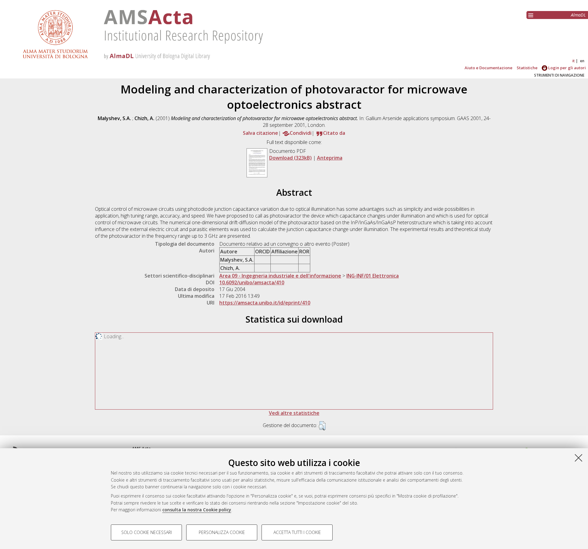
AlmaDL (578, 15)
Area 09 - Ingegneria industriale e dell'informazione (280, 275)
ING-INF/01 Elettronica (372, 275)
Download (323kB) (290, 157)
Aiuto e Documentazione (488, 67)
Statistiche (527, 67)
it (573, 60)
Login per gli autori (566, 67)
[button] (322, 425)
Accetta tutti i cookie (297, 532)
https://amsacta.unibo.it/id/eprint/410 (264, 302)
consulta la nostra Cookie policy (196, 510)
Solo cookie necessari (146, 532)
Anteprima (329, 157)
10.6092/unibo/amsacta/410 (251, 282)
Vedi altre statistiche (294, 413)
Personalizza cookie (222, 532)
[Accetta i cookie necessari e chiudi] (578, 458)
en (582, 60)
